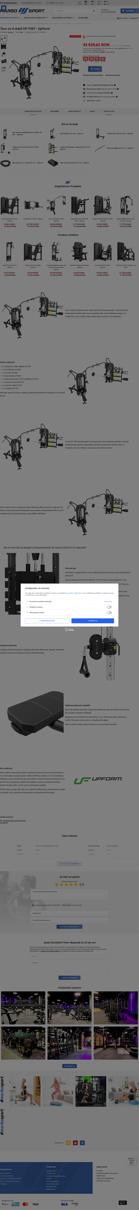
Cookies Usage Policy (75, 593)
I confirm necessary (47, 621)
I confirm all (93, 621)
